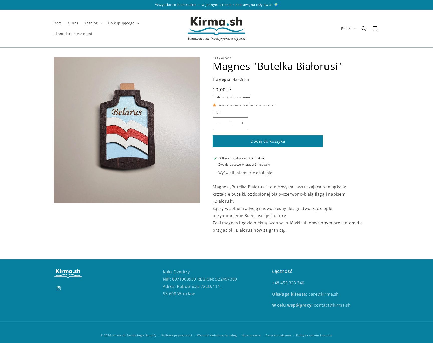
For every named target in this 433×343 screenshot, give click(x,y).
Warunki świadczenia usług (217, 335)
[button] (93, 23)
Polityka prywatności (176, 335)
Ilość (216, 113)
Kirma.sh (119, 335)
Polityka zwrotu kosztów (314, 335)
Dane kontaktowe (278, 335)
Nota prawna (251, 335)
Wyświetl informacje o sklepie (245, 172)
